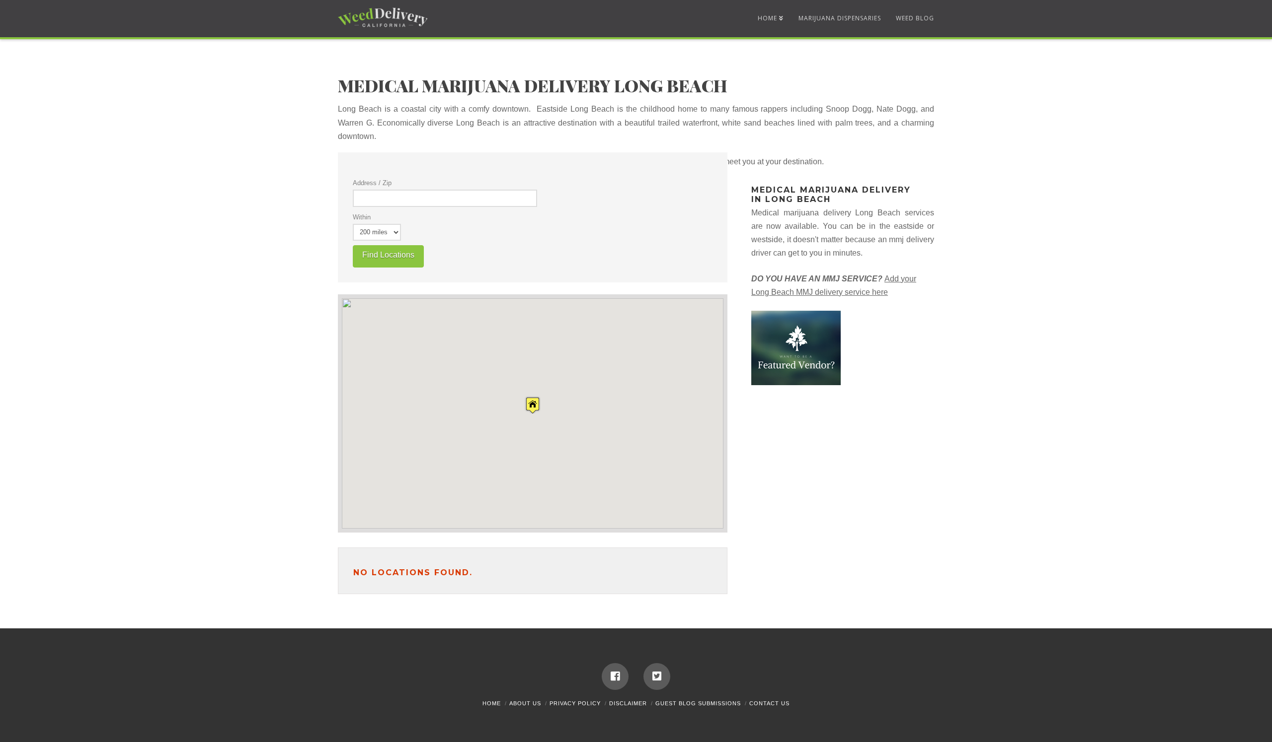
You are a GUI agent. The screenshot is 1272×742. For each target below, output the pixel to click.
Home (491, 703)
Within (362, 217)
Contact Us (769, 703)
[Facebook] (615, 676)
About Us (525, 703)
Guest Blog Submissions (698, 703)
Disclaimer (628, 703)
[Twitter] (656, 676)
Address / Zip (372, 183)
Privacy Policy (575, 703)
